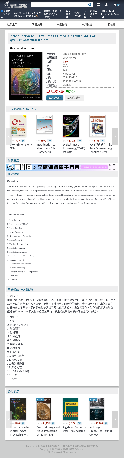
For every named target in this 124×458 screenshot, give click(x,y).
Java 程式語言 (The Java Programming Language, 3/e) (100, 148)
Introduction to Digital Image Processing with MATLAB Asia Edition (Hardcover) (22, 434)
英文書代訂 (68, 14)
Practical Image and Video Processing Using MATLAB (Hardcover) (48, 432)
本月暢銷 (87, 24)
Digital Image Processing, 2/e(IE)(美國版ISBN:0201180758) (74, 149)
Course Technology (74, 53)
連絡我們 (68, 445)
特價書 (112, 24)
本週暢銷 (62, 24)
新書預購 (37, 24)
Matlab (67, 85)
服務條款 (93, 445)
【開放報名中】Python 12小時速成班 (110, 14)
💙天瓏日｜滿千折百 (5, 14)
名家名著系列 (77, 14)
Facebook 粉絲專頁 (37, 445)
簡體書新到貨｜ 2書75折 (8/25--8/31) (52, 14)
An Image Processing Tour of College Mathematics (100, 432)
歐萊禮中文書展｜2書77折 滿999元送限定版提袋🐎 (27, 14)
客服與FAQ (55, 445)
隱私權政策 (80, 445)
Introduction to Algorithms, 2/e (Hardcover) (45, 148)
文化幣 (85, 14)
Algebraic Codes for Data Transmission (74, 429)
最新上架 (12, 24)
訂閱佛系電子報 (93, 14)
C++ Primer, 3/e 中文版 (21, 146)
